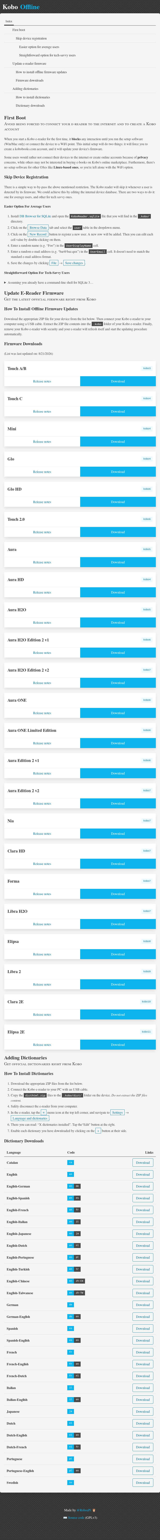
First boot (18, 29)
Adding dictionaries (25, 88)
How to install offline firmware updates (41, 72)
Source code (76, 1517)
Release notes (42, 381)
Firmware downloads (30, 80)
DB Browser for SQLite (35, 216)
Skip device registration (31, 38)
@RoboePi (84, 1510)
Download (118, 381)
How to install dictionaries (33, 97)
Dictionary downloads (30, 105)
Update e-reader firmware (29, 63)
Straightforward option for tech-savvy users (47, 55)
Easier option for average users (39, 47)
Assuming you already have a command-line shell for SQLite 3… (50, 282)
